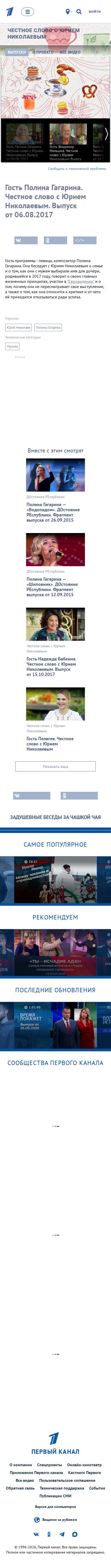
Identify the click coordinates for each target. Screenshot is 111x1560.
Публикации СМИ (55, 1495)
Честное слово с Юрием (43, 33)
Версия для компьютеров (55, 1507)
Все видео (25, 1480)
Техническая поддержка (62, 1488)
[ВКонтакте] (26, 240)
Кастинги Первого (84, 1472)
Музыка (12, 346)
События (97, 1488)
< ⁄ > (79, 240)
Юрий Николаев (18, 327)
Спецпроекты (49, 1464)
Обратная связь (20, 1488)
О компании (21, 1464)
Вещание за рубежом (59, 1519)
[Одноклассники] (55, 240)
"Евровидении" (80, 281)
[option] (24, 139)
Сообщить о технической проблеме (77, 168)
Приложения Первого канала (36, 1472)
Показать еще (55, 766)
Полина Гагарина (48, 327)
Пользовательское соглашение (67, 1480)
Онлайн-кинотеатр (84, 1464)
